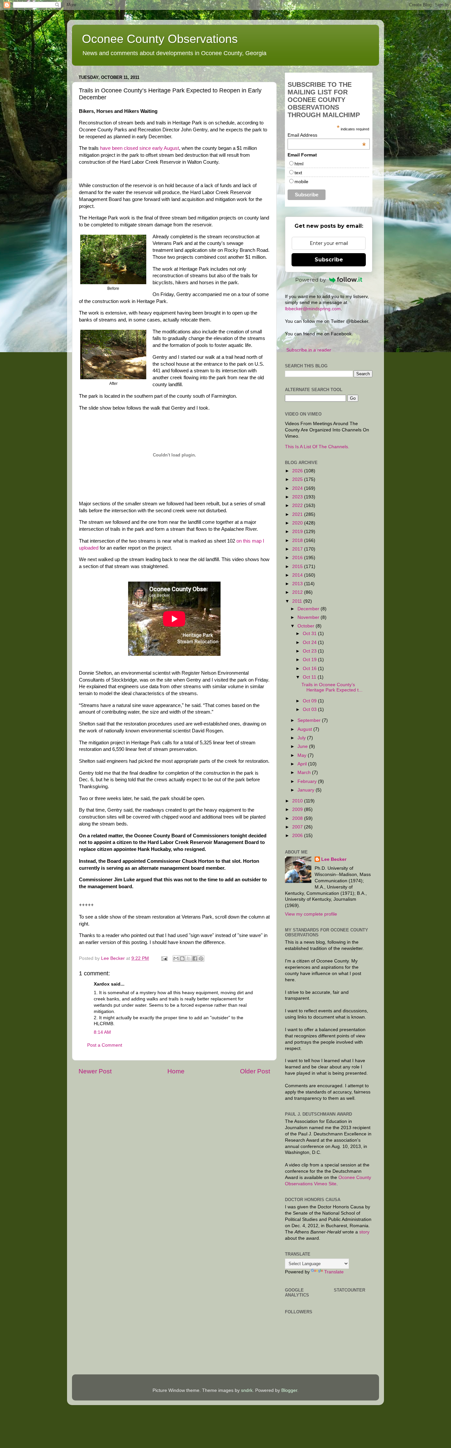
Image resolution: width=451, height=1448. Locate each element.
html (299, 163)
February (307, 781)
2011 (297, 601)
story (364, 1231)
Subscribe (329, 259)
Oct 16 (310, 668)
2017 (298, 549)
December (309, 608)
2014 (298, 575)
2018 (298, 540)
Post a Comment (104, 1045)
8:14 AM (102, 1032)
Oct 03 (310, 709)
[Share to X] (188, 958)
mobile (301, 181)
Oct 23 (310, 651)
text (298, 172)
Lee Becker (333, 859)
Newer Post (95, 1071)
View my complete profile (311, 914)
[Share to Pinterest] (201, 958)
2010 (298, 800)
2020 (298, 523)
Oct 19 (310, 659)
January (306, 790)
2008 (298, 818)
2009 (298, 809)
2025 (298, 479)
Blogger (289, 1390)
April (302, 763)
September (309, 720)
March (304, 772)
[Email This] (176, 958)
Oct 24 (310, 642)
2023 (298, 496)
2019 (298, 531)
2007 (298, 827)
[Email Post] (164, 958)
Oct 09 (310, 700)
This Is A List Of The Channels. (317, 446)
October (306, 625)
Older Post (255, 1071)
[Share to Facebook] (194, 958)
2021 (298, 514)
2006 (298, 835)
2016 (298, 557)
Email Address (327, 135)
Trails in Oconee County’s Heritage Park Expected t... (332, 687)
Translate (334, 1271)
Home (176, 1071)
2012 (298, 592)
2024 (298, 488)
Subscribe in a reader (308, 350)
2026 (298, 470)
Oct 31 (310, 633)
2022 (298, 505)
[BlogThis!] (182, 958)
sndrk (247, 1390)
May (302, 755)
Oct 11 (310, 677)
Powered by (310, 280)
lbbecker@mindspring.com (313, 308)
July (302, 737)
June (303, 746)
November (309, 617)
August (305, 729)
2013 (298, 583)
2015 (298, 566)
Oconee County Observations (160, 39)
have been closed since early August (139, 148)
